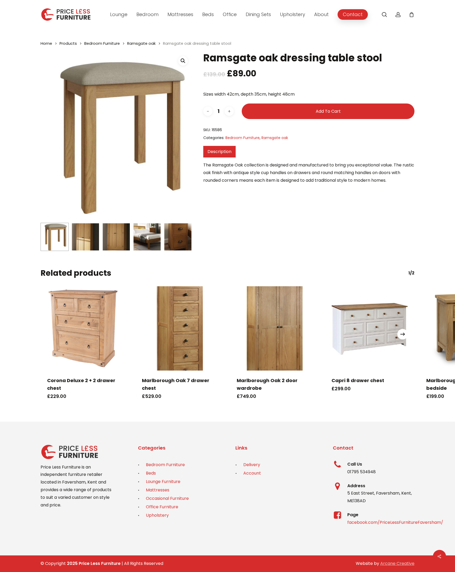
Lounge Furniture (163, 482)
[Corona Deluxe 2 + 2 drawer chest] (85, 328)
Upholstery (157, 515)
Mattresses (157, 490)
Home (46, 43)
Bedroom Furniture (102, 43)
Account (252, 473)
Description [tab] (219, 152)
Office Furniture (162, 507)
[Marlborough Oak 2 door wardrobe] (275, 328)
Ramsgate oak (141, 43)
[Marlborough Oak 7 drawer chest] (180, 328)
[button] (183, 61)
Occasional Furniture (167, 498)
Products (68, 43)
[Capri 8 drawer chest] (369, 328)
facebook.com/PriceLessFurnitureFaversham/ (395, 522)
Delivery (251, 465)
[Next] (183, 237)
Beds (151, 473)
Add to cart (328, 111)
